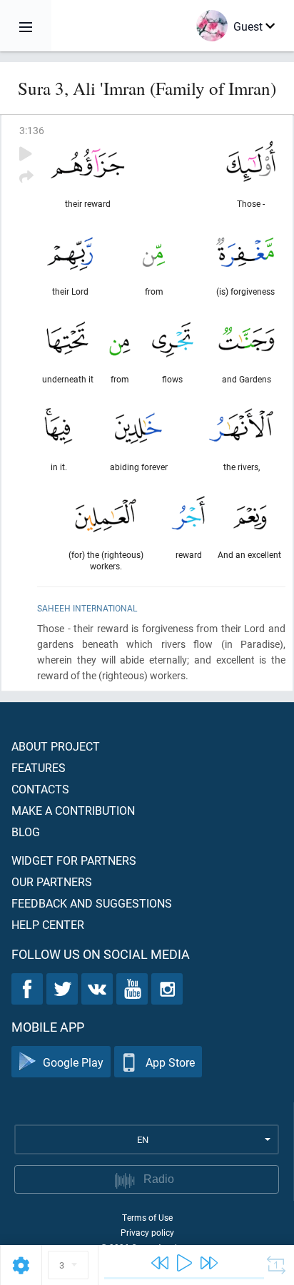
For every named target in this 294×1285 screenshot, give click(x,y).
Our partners (51, 881)
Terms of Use (147, 1217)
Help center (47, 924)
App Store (170, 1062)
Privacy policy (147, 1232)
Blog (25, 831)
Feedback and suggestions (91, 902)
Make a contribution (73, 810)
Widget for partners (73, 860)
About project (55, 745)
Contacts (40, 788)
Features (38, 767)
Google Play (73, 1062)
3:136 (31, 130)
